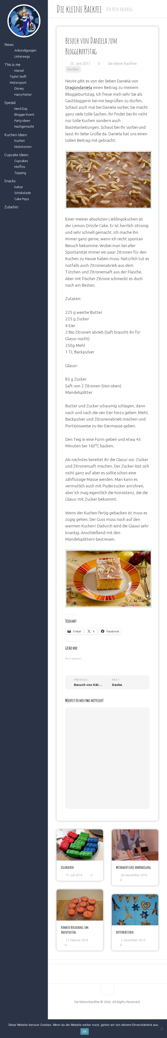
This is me (12, 64)
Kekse (18, 187)
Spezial (10, 102)
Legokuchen (67, 867)
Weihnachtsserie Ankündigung (133, 867)
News (9, 44)
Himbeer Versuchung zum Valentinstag (75, 930)
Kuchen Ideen (15, 135)
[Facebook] (96, 1015)
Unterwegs (22, 56)
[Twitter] (111, 1015)
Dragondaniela (78, 87)
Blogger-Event (24, 114)
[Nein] (161, 1028)
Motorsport (18, 82)
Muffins (19, 167)
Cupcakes (21, 161)
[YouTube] (103, 1015)
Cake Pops (21, 199)
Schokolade (22, 193)
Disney (19, 88)
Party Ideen (22, 120)
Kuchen (19, 140)
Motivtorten (23, 147)
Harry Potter (23, 94)
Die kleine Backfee (79, 9)
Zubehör (11, 207)
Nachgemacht (24, 126)
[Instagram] (118, 1015)
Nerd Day (20, 108)
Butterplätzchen (125, 932)
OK (85, 1031)
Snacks (10, 181)
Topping (20, 173)
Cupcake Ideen (16, 155)
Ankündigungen (25, 50)
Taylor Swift (18, 76)
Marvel (19, 70)
